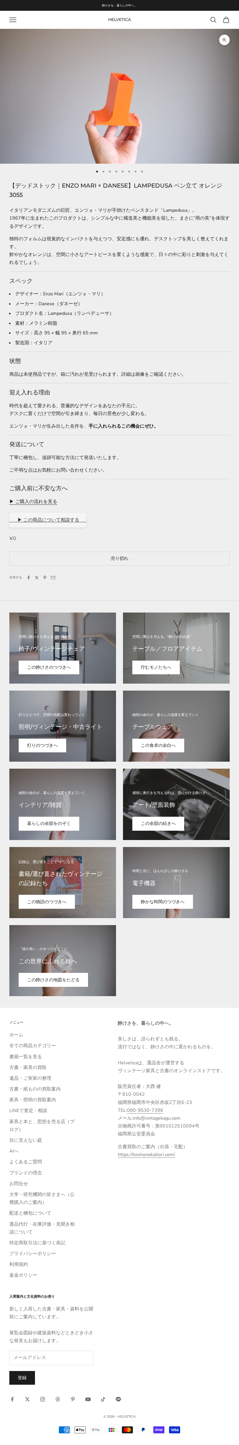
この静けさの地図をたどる (53, 980)
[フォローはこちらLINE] (118, 1399)
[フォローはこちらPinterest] (73, 1399)
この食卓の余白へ (158, 745)
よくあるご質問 (25, 1162)
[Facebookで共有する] (28, 577)
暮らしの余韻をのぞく (49, 823)
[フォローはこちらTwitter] (27, 1399)
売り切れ (119, 558)
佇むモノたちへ (156, 667)
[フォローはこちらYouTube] (88, 1399)
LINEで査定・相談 (28, 1110)
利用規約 (18, 1264)
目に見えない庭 (25, 1140)
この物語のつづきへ (46, 902)
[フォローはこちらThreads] (58, 1399)
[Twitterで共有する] (36, 577)
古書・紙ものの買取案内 (35, 1089)
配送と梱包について (30, 1213)
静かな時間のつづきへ (162, 902)
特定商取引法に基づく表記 (37, 1243)
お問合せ (18, 1184)
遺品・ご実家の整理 (30, 1078)
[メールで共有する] (53, 577)
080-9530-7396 (145, 1110)
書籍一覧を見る (25, 1057)
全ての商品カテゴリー (32, 1045)
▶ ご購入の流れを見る (33, 501)
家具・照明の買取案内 (32, 1100)
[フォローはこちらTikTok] (103, 1399)
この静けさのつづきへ (49, 667)
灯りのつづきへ (42, 745)
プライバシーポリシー (32, 1253)
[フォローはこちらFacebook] (12, 1399)
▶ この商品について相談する (47, 520)
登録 (22, 1378)
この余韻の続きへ (158, 823)
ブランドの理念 (25, 1173)
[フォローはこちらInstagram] (42, 1399)
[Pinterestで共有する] (45, 577)
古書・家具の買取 (28, 1067)
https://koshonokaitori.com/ (146, 1154)
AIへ (14, 1151)
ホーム (16, 1035)
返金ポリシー (23, 1275)
